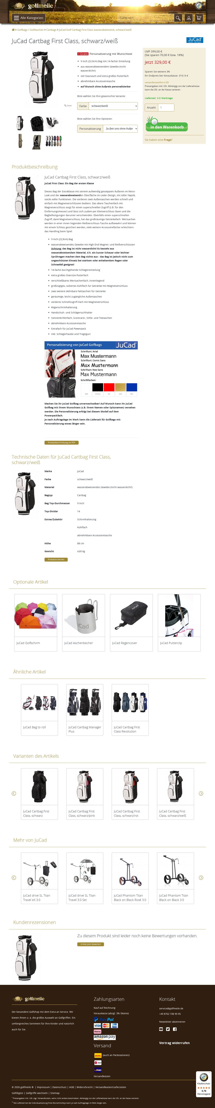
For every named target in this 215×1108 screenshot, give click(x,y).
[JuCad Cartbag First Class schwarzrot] (130, 786)
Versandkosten (102, 1076)
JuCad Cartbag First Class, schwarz (36, 813)
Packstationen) (121, 1055)
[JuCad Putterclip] (179, 615)
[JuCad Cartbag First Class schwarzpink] (85, 786)
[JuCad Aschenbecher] (83, 615)
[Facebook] (175, 1029)
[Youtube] (161, 1029)
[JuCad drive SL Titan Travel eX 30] (39, 871)
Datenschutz (59, 1087)
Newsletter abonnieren (172, 1021)
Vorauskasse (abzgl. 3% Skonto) (111, 1013)
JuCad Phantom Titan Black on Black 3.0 (173, 897)
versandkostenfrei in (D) (157, 82)
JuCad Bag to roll (34, 727)
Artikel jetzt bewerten (91, 944)
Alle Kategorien (31, 18)
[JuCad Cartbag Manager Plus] (85, 702)
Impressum (43, 1087)
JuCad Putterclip (171, 643)
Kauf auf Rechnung (104, 1007)
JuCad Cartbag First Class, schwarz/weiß (172, 813)
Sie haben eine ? (159, 140)
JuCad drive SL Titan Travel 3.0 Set (82, 897)
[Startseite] (13, 29)
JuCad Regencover (124, 643)
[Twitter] (168, 1029)
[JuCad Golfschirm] (35, 615)
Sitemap (55, 1093)
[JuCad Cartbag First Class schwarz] (39, 786)
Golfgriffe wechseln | (38, 1093)
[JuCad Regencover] (131, 615)
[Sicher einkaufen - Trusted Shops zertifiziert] (199, 6)
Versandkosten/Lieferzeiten (110, 1087)
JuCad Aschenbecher (78, 643)
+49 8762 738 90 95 (170, 1013)
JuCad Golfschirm (28, 643)
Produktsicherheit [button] (56, 559)
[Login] (188, 18)
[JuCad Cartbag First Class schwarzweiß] (175, 786)
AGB (71, 1087)
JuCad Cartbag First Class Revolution (127, 729)
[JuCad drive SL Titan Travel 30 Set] (85, 871)
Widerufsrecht (85, 1087)
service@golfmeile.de (171, 1008)
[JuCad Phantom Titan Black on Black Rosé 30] (130, 871)
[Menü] (210, 1073)
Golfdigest (17, 1093)
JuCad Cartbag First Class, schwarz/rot (127, 813)
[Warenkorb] (199, 18)
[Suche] (178, 18)
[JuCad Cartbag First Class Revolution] (130, 702)
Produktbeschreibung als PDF (61, 442)
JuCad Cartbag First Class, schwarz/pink (82, 813)
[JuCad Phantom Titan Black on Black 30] (175, 871)
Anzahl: (151, 107)
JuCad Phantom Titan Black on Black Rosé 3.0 (130, 897)
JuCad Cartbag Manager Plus (85, 729)
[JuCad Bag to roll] (39, 702)
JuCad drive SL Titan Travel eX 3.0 (36, 897)
